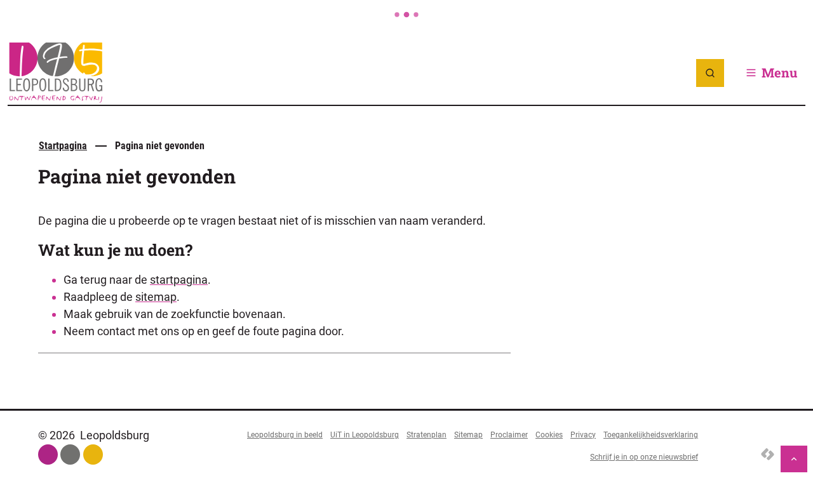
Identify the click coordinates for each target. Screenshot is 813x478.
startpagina (179, 279)
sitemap (156, 296)
